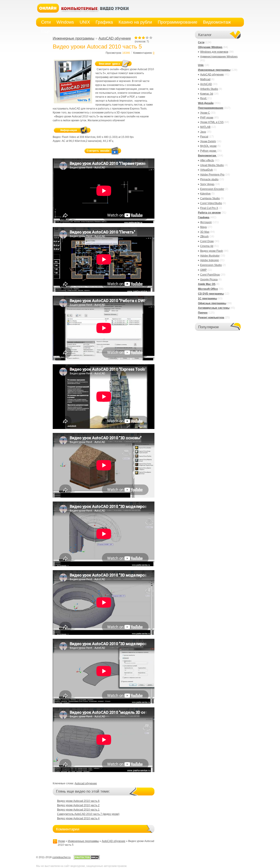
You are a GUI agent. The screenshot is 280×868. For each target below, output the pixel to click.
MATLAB (205, 126)
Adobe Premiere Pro (212, 174)
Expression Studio (211, 265)
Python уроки (208, 150)
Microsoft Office (208, 288)
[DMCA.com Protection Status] (87, 858)
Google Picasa (209, 279)
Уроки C (205, 112)
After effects (207, 160)
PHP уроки (206, 117)
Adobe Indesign (209, 260)
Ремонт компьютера (211, 317)
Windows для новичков (214, 51)
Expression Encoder (212, 189)
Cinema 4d (206, 246)
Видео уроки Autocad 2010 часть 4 (78, 818)
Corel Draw (207, 241)
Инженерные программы (73, 38)
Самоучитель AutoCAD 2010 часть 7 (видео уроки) (88, 814)
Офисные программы (212, 303)
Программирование (210, 107)
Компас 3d (206, 93)
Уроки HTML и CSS (212, 122)
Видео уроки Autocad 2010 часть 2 (78, 805)
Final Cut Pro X (209, 208)
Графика (203, 217)
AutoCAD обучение (114, 38)
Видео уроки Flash (211, 250)
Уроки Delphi (208, 141)
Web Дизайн (206, 103)
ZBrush (204, 236)
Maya (203, 227)
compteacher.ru (61, 857)
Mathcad (205, 79)
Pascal (204, 136)
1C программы (207, 298)
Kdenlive (205, 193)
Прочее (203, 312)
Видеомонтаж (207, 155)
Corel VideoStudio (211, 203)
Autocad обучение (86, 783)
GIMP (203, 269)
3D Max (204, 231)
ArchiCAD (206, 84)
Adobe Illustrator (210, 255)
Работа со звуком (209, 212)
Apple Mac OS (206, 284)
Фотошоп (206, 222)
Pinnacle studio (209, 179)
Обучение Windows (210, 47)
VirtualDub (206, 169)
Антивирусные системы (213, 307)
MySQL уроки (208, 146)
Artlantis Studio (209, 88)
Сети (201, 42)
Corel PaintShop (210, 274)
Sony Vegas (207, 184)
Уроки (61, 841)
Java (203, 131)
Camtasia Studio (210, 198)
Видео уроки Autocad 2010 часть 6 (78, 800)
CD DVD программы (211, 293)
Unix (201, 65)
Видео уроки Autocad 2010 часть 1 (78, 809)
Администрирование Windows (219, 56)
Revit (203, 98)
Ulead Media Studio (212, 165)
